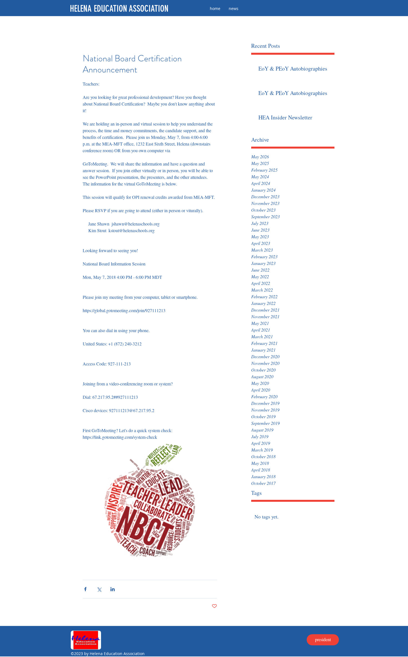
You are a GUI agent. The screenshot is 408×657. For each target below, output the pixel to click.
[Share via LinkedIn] (112, 589)
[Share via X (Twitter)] (99, 589)
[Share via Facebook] (85, 589)
